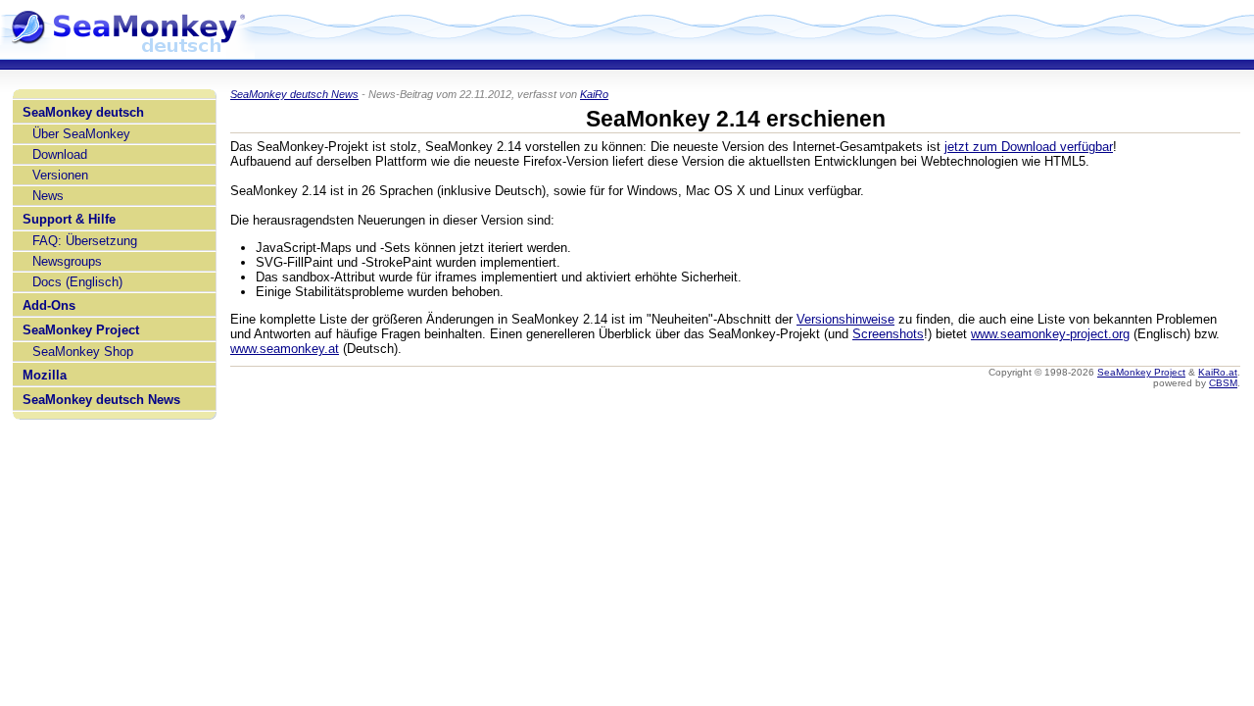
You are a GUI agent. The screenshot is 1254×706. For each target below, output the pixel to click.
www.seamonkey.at (284, 348)
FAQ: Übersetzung (84, 240)
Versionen (60, 175)
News (48, 195)
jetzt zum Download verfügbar (1028, 146)
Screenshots (888, 334)
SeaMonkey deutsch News (101, 399)
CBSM (1223, 383)
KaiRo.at (1217, 372)
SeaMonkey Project (81, 330)
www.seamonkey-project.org (1050, 334)
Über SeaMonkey (81, 133)
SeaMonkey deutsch (83, 112)
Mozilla (45, 375)
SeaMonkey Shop (82, 351)
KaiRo (594, 94)
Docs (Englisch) (77, 282)
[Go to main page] (127, 51)
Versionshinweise (845, 319)
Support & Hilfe (69, 219)
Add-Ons (49, 305)
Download (59, 154)
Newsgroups (67, 261)
